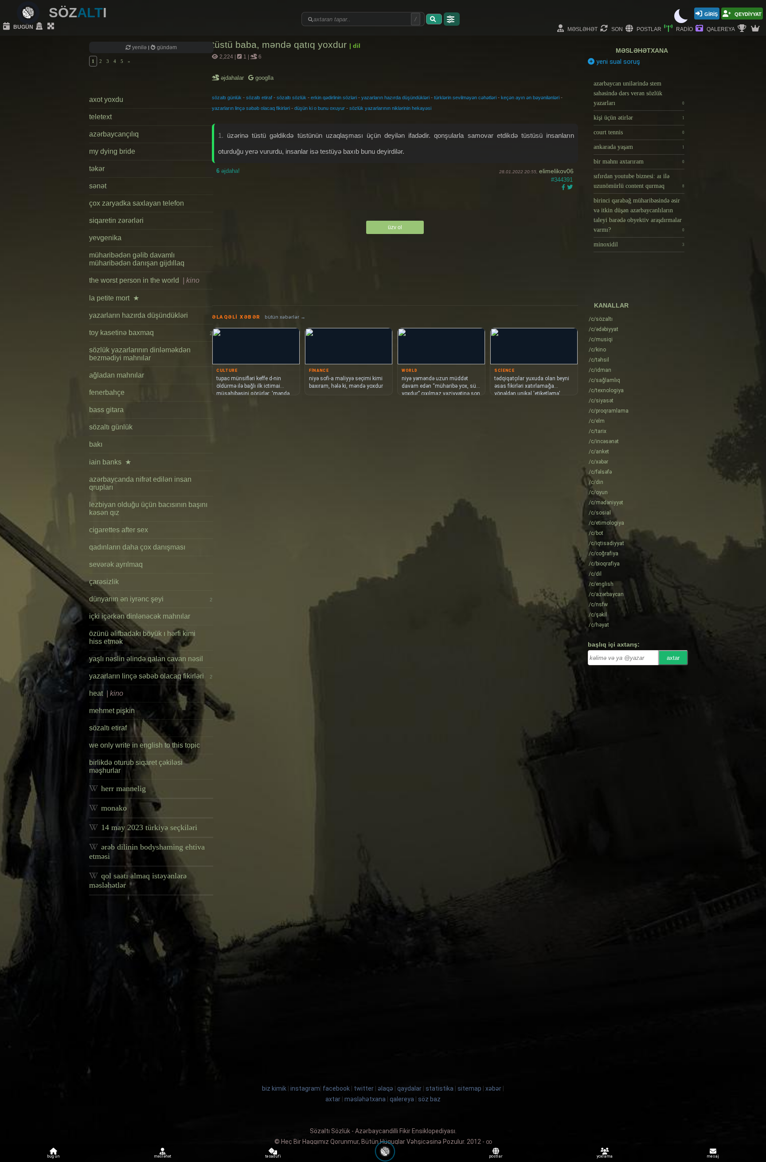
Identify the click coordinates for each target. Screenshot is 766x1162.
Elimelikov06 (556, 171)
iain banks (110, 462)
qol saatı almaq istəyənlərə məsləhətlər (138, 880)
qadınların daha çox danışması (137, 547)
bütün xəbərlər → (285, 317)
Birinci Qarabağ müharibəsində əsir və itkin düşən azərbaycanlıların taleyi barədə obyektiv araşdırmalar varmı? (639, 215)
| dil (354, 45)
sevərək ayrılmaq (116, 564)
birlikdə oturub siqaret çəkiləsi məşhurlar (136, 766)
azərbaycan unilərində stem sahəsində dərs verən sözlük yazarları (639, 93)
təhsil (599, 360)
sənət (97, 186)
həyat (599, 625)
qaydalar (409, 1088)
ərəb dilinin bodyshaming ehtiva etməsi (147, 851)
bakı (95, 444)
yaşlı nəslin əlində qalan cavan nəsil (146, 659)
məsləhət (582, 28)
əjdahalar (233, 77)
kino (597, 350)
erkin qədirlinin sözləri (334, 97)
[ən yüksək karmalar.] (756, 28)
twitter (364, 1088)
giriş (711, 13)
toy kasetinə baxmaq (150, 332)
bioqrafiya (604, 564)
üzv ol (395, 227)
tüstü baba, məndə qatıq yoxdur (280, 44)
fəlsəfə (600, 472)
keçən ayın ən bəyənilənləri (530, 97)
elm (597, 421)
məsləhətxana (642, 50)
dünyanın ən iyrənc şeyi (150, 599)
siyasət (601, 401)
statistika (439, 1088)
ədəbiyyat (603, 329)
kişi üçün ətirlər (639, 117)
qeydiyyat (747, 13)
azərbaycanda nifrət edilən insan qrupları (140, 483)
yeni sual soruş (617, 62)
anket (599, 451)
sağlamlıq (604, 380)
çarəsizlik (104, 581)
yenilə (139, 47)
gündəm (166, 47)
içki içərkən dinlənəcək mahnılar (139, 616)
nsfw (598, 604)
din (596, 482)
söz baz (429, 1099)
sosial (600, 513)
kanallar (611, 305)
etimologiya (606, 523)
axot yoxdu (106, 99)
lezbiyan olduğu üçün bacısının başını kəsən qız (148, 508)
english (601, 584)
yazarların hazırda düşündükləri (138, 315)
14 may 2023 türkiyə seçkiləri (148, 827)
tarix (597, 431)
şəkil (598, 615)
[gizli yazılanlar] (40, 26)
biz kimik (275, 1088)
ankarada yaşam (639, 147)
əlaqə (385, 1088)
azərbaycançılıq (114, 134)
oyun (598, 492)
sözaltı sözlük (291, 97)
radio (684, 28)
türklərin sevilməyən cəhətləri (465, 97)
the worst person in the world (144, 280)
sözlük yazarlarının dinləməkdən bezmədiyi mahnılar (140, 354)
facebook (336, 1088)
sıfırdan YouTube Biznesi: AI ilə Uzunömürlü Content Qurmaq (639, 181)
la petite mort (114, 298)
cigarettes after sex (118, 530)
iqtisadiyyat (606, 543)
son (616, 28)
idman (600, 370)
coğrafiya (603, 553)
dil (595, 574)
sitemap (469, 1088)
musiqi (601, 339)
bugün (22, 26)
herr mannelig (122, 788)
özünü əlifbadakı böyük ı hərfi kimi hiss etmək (142, 637)
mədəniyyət (606, 502)
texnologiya (606, 390)
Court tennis (639, 132)
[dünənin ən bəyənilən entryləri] (743, 28)
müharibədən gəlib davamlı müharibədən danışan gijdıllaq (136, 259)
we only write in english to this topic (144, 745)
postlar (648, 28)
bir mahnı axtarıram (639, 161)
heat (106, 693)
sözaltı (601, 319)
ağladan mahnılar (116, 375)
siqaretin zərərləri (116, 220)
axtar (673, 658)
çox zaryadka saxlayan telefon (136, 203)
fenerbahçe (107, 392)
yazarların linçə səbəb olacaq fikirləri (150, 676)
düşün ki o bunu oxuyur (319, 108)
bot (596, 533)
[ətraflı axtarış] (452, 19)
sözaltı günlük (111, 427)
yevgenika (105, 238)
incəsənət (604, 441)
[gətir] (434, 19)
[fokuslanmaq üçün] (52, 26)
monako (113, 807)
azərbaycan (606, 594)
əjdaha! (228, 171)
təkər (97, 168)
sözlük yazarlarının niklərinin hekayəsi (390, 108)
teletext (100, 117)
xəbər (598, 462)
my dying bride (112, 151)
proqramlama (609, 411)
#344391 (562, 179)
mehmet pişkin (112, 710)
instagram (305, 1088)
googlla (264, 77)
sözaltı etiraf (108, 728)
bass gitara (106, 409)
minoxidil (639, 244)
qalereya (720, 28)
